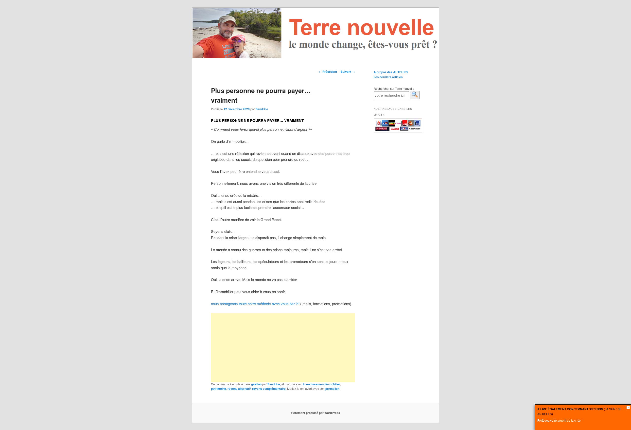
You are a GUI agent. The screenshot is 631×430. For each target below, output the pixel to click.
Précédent (328, 71)
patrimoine (218, 388)
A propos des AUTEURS (391, 72)
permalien (332, 388)
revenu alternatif (239, 388)
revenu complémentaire (269, 388)
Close (628, 407)
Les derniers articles (388, 77)
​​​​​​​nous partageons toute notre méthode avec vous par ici (255, 303)
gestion (256, 384)
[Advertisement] (283, 347)
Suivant (348, 71)
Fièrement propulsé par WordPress (315, 413)
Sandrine (262, 109)
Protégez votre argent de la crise (559, 420)
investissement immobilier (321, 384)
